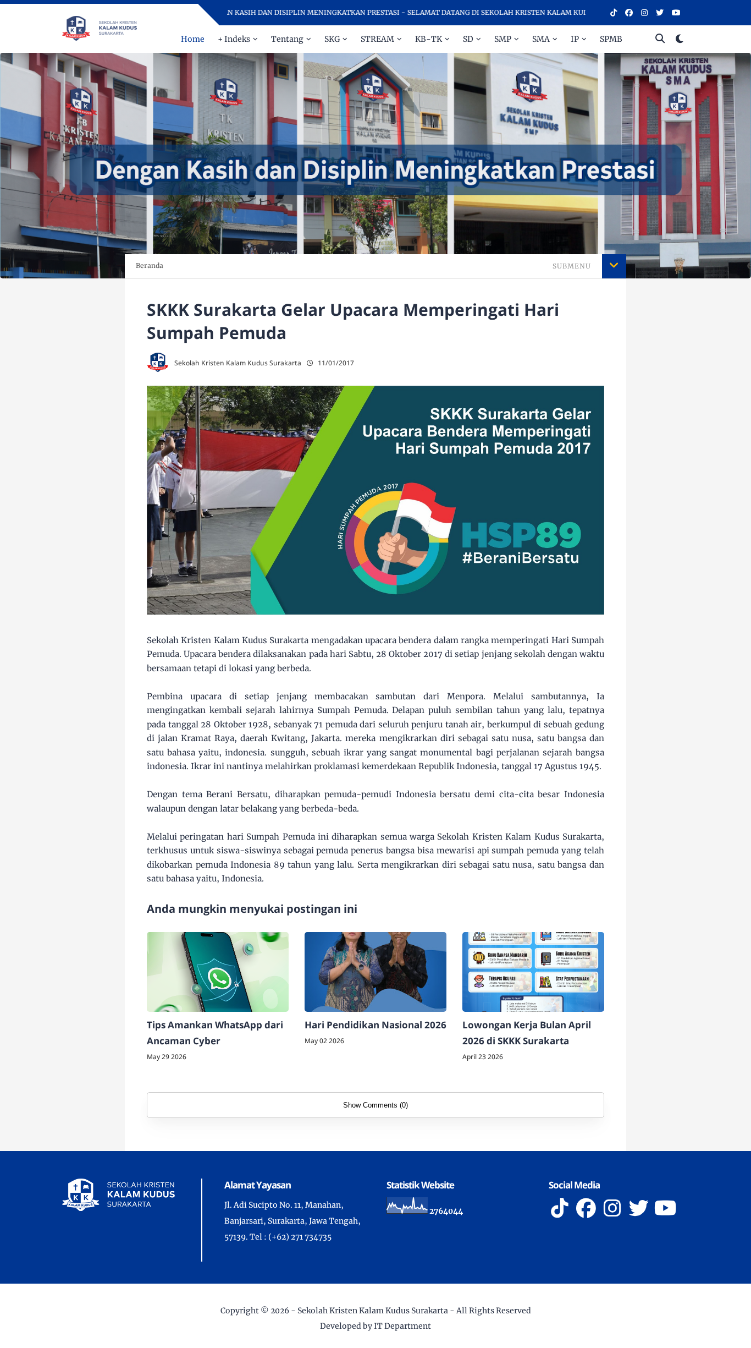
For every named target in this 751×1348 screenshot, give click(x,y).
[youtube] (676, 12)
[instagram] (644, 12)
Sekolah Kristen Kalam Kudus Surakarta (372, 1311)
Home (193, 39)
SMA (541, 39)
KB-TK (428, 39)
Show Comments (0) (375, 1105)
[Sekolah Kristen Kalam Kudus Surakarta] (99, 27)
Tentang (287, 39)
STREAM (377, 39)
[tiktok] (613, 12)
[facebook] (629, 12)
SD (468, 39)
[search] (660, 39)
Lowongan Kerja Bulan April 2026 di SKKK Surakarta (526, 1032)
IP (575, 39)
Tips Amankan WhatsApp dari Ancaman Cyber (215, 1032)
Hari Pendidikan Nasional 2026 (375, 1024)
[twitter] (660, 12)
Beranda (149, 265)
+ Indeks (234, 39)
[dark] (679, 39)
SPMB (611, 39)
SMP (502, 39)
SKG (332, 39)
